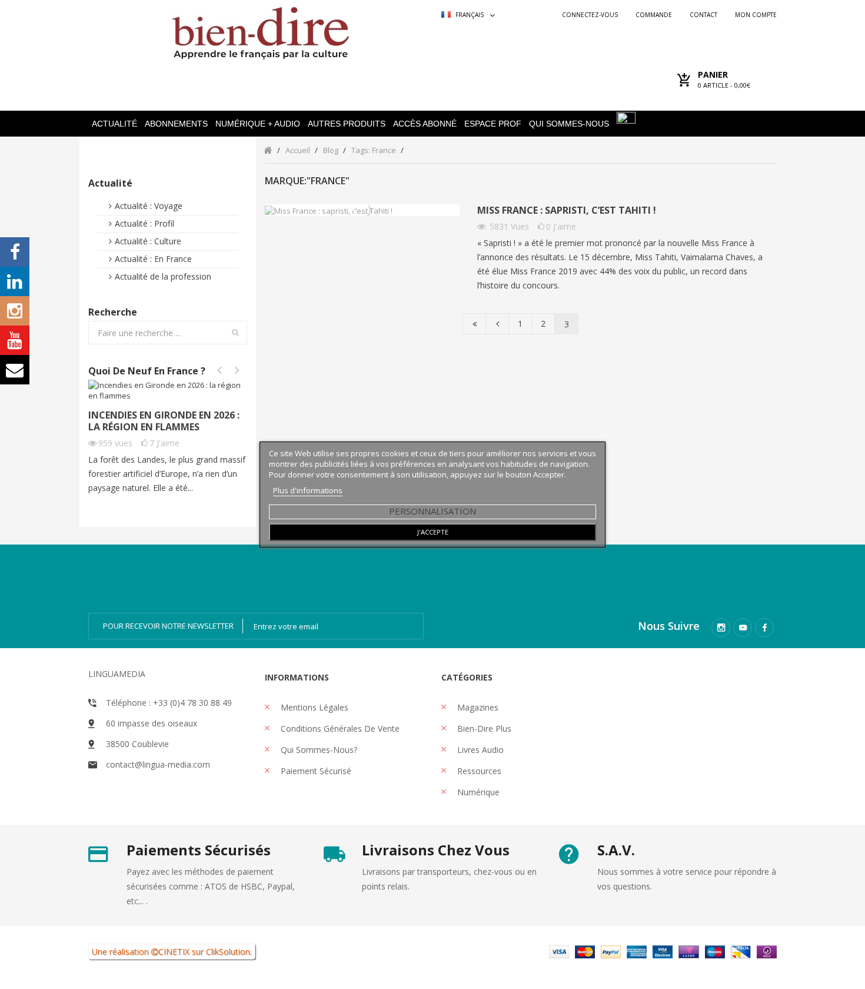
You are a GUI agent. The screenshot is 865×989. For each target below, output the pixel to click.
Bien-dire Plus (483, 728)
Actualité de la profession (163, 276)
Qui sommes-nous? (317, 749)
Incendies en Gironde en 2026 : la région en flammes (163, 421)
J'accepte (432, 531)
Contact (703, 15)
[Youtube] (742, 627)
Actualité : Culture (148, 241)
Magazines (476, 707)
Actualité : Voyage (148, 205)
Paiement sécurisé (314, 770)
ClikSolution (228, 951)
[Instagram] (720, 627)
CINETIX (173, 951)
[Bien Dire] (260, 30)
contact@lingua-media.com (158, 764)
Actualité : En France (153, 258)
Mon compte (756, 15)
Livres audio (479, 749)
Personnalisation (432, 511)
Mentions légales (313, 707)
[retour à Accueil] (268, 149)
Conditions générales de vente (339, 728)
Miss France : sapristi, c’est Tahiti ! (566, 210)
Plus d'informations (307, 490)
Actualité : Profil (144, 223)
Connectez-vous (590, 15)
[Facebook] (764, 627)
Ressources (478, 770)
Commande (654, 15)
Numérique (477, 792)
